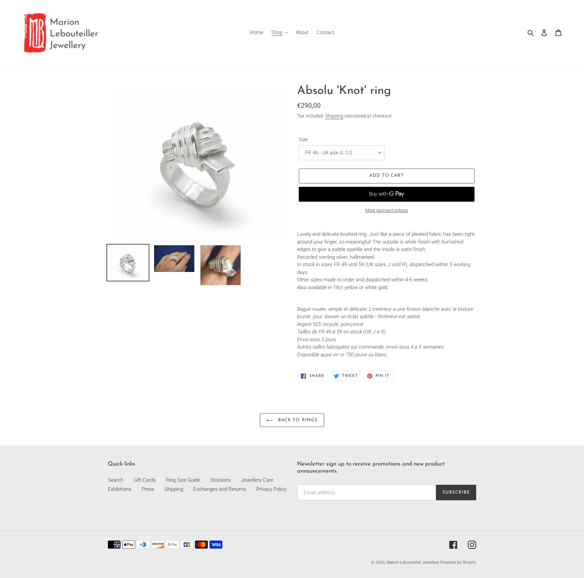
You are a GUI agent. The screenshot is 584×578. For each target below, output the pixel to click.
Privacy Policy (271, 489)
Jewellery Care (257, 480)
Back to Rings (297, 420)
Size (303, 139)
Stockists (220, 480)
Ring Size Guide (183, 480)
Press (148, 489)
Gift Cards (144, 480)
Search (115, 480)
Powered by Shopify (458, 562)
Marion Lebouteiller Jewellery (413, 562)
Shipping (334, 116)
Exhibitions (119, 489)
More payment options (386, 210)
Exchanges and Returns (219, 489)
